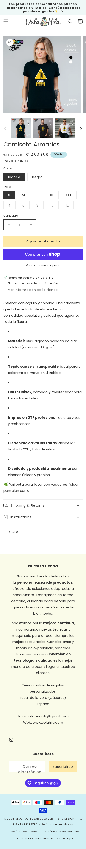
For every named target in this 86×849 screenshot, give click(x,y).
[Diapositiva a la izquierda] (5, 129)
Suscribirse (63, 766)
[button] (6, 21)
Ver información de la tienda (33, 289)
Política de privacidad (27, 831)
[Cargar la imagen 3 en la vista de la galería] (65, 128)
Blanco (14, 177)
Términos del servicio (63, 831)
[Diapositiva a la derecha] (81, 129)
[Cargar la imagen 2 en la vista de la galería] (43, 128)
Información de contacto (35, 838)
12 (70, 206)
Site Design (66, 818)
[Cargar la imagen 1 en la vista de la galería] (21, 128)
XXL (69, 195)
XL (52, 195)
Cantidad (10, 215)
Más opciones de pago (43, 265)
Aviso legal (65, 838)
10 (54, 206)
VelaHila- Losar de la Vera (35, 818)
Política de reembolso (57, 824)
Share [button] (13, 531)
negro (37, 177)
